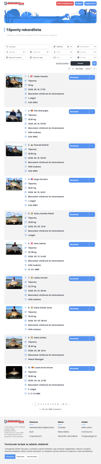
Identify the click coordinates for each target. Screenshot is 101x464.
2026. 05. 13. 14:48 (37, 256)
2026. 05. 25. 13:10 (36, 226)
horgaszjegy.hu (89, 436)
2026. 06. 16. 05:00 (37, 158)
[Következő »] (69, 404)
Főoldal (61, 427)
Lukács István (41, 277)
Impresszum (35, 436)
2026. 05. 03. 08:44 (37, 320)
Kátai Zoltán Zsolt (43, 307)
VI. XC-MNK (33, 269)
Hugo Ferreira (41, 179)
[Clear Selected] (68, 47)
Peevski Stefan (41, 145)
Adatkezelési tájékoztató (41, 427)
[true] (94, 63)
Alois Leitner (40, 243)
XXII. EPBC (33, 102)
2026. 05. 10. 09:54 (37, 290)
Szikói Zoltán (40, 337)
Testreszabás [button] (32, 456)
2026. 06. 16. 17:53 (36, 89)
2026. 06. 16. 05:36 (37, 123)
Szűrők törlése (62, 63)
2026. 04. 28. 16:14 (37, 350)
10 (58, 404)
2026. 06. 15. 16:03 (36, 192)
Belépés (79, 3)
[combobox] (62, 46)
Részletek (74, 77)
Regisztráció (90, 3)
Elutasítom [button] (20, 456)
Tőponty (32, 80)
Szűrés (80, 63)
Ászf (31, 431)
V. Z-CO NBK (34, 393)
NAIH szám (86, 427)
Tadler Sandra (40, 76)
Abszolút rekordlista (68, 436)
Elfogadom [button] (10, 456)
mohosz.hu (86, 431)
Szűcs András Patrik (44, 213)
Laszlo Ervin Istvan (44, 367)
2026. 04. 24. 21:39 (37, 380)
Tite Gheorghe (41, 110)
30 (63, 404)
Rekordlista (63, 431)
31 (66, 404)
